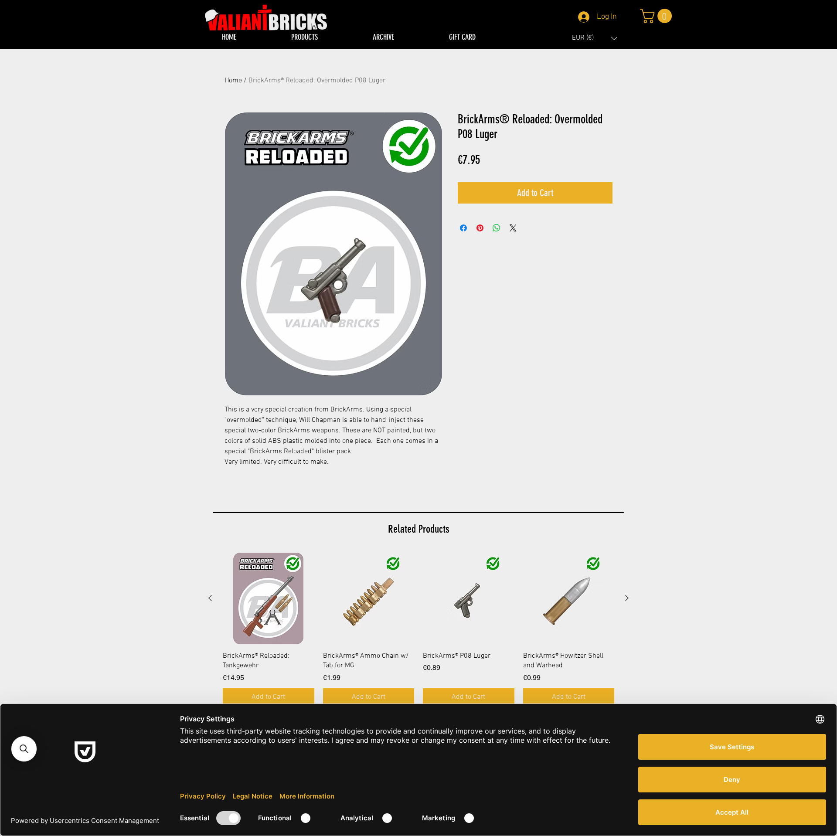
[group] (418, 629)
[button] (594, 38)
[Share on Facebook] (463, 228)
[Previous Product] (210, 598)
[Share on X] (513, 228)
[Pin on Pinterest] (480, 228)
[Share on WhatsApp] (496, 228)
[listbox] (594, 38)
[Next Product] (627, 598)
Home (233, 80)
